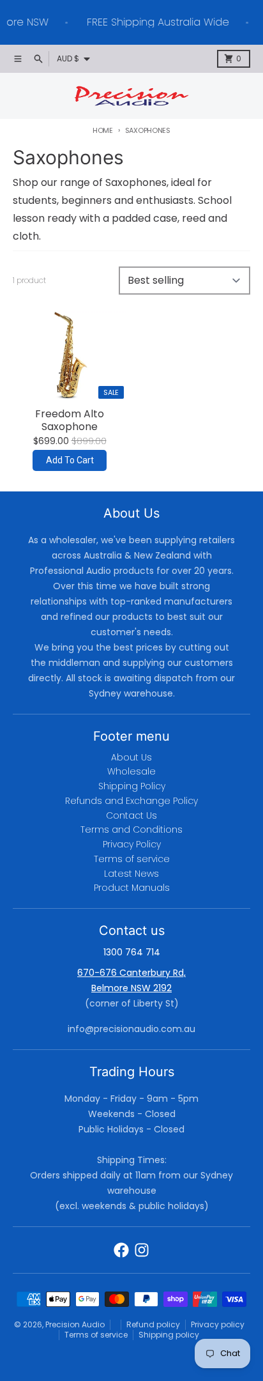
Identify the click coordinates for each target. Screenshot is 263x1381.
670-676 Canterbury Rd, (131, 972)
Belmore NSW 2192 (131, 988)
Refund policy (153, 1324)
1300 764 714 (131, 952)
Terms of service (96, 1334)
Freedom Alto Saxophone (69, 420)
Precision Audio (75, 1324)
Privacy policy (217, 1324)
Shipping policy (169, 1334)
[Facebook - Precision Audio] (121, 1250)
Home (103, 130)
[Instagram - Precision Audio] (141, 1250)
